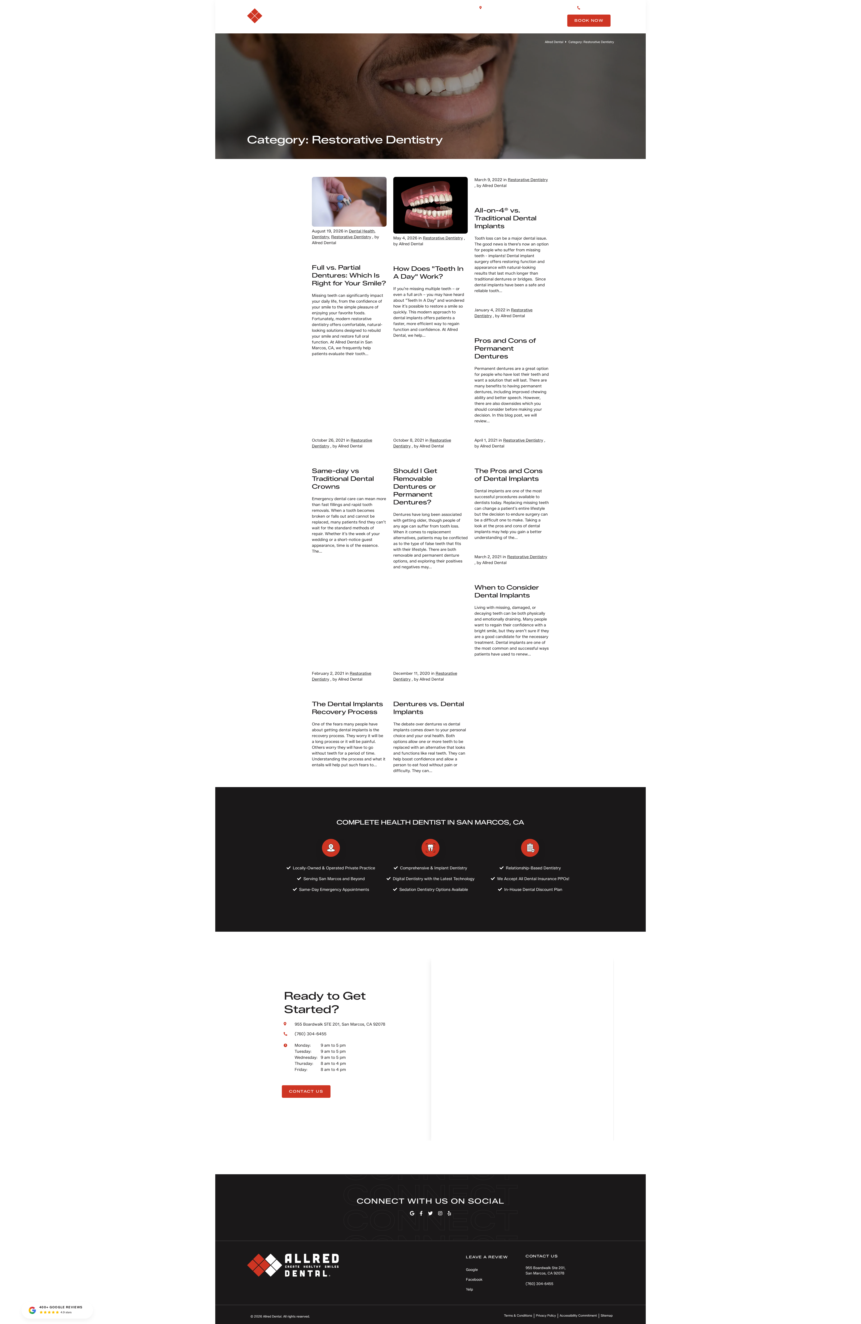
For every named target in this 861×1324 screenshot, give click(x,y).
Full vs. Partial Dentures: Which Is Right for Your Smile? (349, 275)
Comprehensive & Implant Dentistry (433, 868)
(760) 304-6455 (597, 7)
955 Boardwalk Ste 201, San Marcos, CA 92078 (525, 7)
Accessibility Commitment (578, 1315)
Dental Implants (448, 20)
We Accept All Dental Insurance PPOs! (533, 878)
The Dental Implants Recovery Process (347, 708)
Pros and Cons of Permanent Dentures (505, 348)
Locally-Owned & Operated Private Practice (334, 868)
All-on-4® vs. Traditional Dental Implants (505, 218)
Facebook (474, 1279)
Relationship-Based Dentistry (533, 868)
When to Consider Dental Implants (506, 591)
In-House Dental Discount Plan (533, 889)
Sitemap (607, 1315)
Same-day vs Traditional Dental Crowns (343, 478)
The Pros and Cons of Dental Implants (508, 474)
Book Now (588, 20)
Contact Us (543, 20)
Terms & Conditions (518, 1315)
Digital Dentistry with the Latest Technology (433, 878)
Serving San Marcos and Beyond (334, 878)
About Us (357, 20)
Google (472, 1270)
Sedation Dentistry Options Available (433, 889)
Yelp (469, 1289)
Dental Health (361, 231)
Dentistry (320, 236)
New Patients (499, 20)
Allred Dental (554, 42)
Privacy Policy (546, 1315)
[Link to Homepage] (293, 1266)
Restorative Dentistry (351, 236)
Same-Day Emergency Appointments (334, 889)
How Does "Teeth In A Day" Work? (428, 272)
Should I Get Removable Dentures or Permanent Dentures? (415, 486)
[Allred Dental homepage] (277, 22)
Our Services (397, 20)
